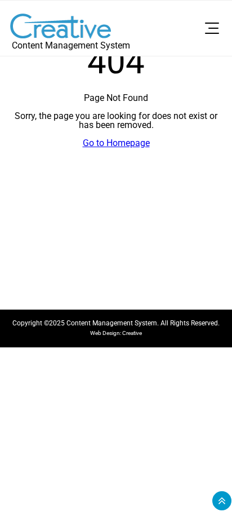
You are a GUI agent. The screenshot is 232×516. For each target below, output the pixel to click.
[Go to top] (221, 500)
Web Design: (106, 333)
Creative (132, 333)
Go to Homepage (116, 143)
